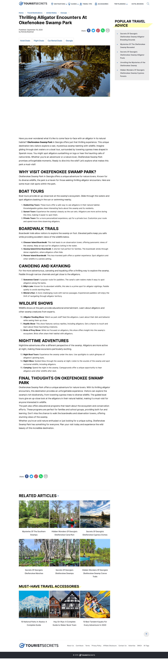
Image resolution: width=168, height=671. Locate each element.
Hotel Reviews (138, 4)
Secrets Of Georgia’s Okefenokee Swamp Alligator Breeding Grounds (132, 36)
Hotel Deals (25, 40)
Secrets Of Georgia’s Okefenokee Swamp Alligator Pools (132, 55)
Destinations (59, 4)
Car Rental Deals (55, 40)
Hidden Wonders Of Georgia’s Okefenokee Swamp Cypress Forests (132, 73)
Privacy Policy (96, 646)
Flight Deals (39, 40)
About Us (70, 646)
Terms (87, 646)
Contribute (79, 646)
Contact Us (123, 646)
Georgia (69, 40)
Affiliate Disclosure (110, 646)
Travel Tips (87, 4)
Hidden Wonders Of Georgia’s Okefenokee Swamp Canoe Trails (95, 573)
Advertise (131, 646)
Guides (74, 4)
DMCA (139, 646)
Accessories (103, 4)
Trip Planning (120, 4)
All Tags (146, 646)
